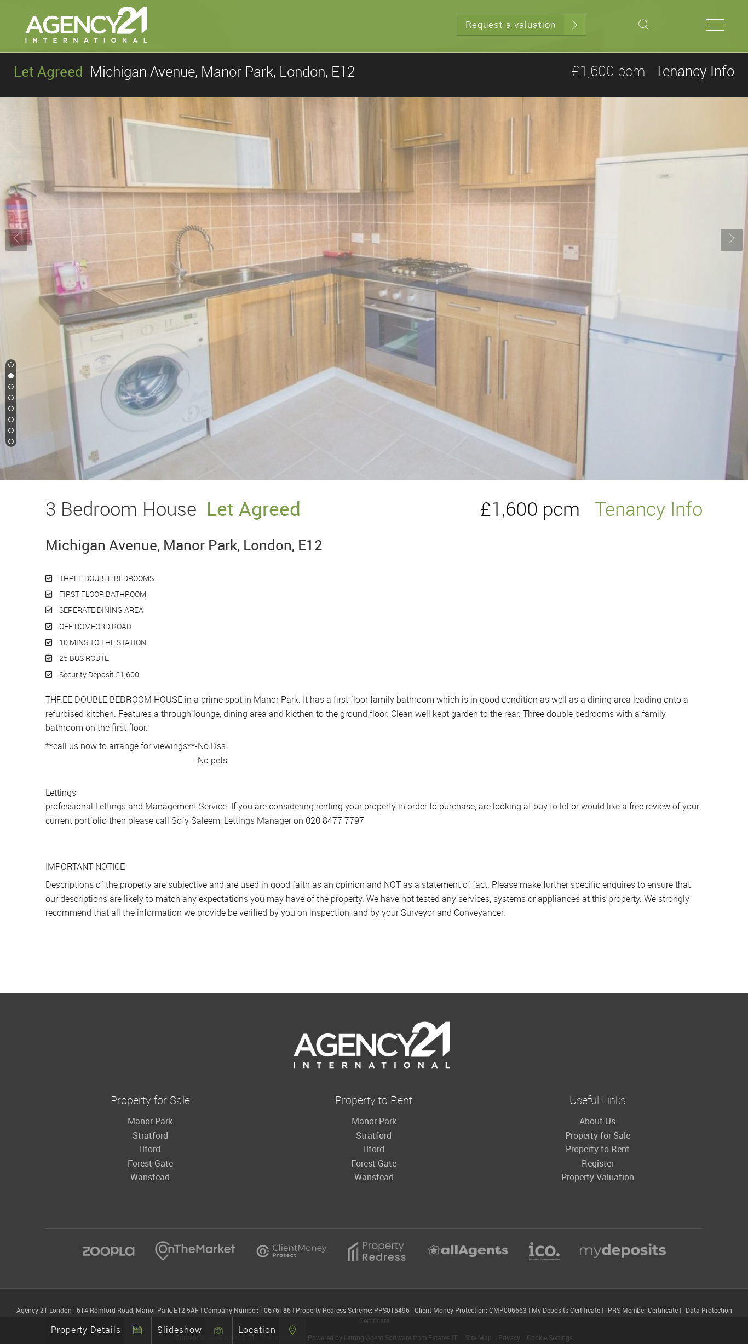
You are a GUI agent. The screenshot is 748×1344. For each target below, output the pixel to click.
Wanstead (150, 1177)
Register (598, 1163)
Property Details (86, 1330)
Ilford (150, 1149)
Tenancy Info (694, 71)
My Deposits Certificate (566, 1310)
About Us (597, 1121)
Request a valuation (510, 24)
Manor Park (150, 1121)
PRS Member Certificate (643, 1310)
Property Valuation (597, 1177)
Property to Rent (598, 1149)
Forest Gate (150, 1163)
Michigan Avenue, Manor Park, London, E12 (184, 71)
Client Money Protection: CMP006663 (471, 1310)
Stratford (150, 1135)
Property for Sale (597, 1135)
